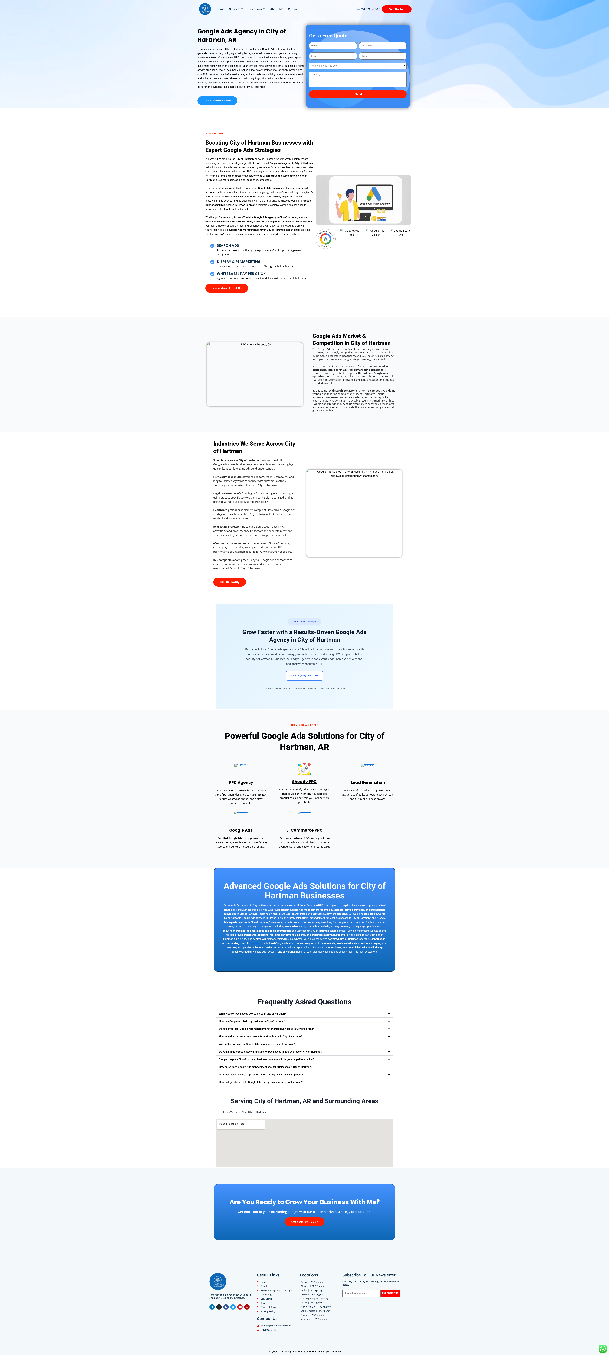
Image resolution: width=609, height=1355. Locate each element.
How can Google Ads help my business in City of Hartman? (252, 1021)
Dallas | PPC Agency (311, 1290)
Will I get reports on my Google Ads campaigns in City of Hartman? (257, 1044)
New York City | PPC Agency (316, 1306)
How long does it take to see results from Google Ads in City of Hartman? (260, 1036)
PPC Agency (241, 782)
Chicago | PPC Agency (312, 1286)
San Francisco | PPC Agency (315, 1310)
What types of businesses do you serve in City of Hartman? (252, 1013)
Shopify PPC (304, 781)
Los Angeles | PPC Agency (314, 1298)
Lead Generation (368, 782)
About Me (276, 9)
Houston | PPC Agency (313, 1294)
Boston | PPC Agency (312, 1281)
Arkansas (255, 943)
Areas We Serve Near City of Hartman (244, 1112)
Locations (255, 9)
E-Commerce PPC (304, 830)
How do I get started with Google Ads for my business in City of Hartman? (261, 1082)
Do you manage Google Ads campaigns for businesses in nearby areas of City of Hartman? (270, 1051)
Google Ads (241, 830)
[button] (304, 1013)
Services (234, 9)
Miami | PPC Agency (311, 1302)
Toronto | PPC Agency (312, 1314)
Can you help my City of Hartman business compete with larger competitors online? (266, 1059)
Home (220, 9)
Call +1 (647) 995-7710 (304, 675)
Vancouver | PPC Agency (314, 1319)
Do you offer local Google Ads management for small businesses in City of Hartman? (267, 1028)
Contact (293, 9)
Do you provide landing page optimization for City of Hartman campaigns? (261, 1074)
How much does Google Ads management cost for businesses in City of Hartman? (265, 1066)
